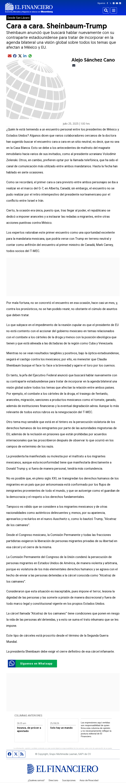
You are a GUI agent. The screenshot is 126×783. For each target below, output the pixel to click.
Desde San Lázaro (19, 17)
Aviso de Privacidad (89, 781)
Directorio (53, 781)
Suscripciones (68, 781)
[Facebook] (108, 3)
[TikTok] (120, 3)
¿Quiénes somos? (36, 781)
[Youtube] (117, 3)
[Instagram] (114, 3)
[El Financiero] (29, 8)
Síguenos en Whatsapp (36, 663)
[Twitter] (111, 3)
